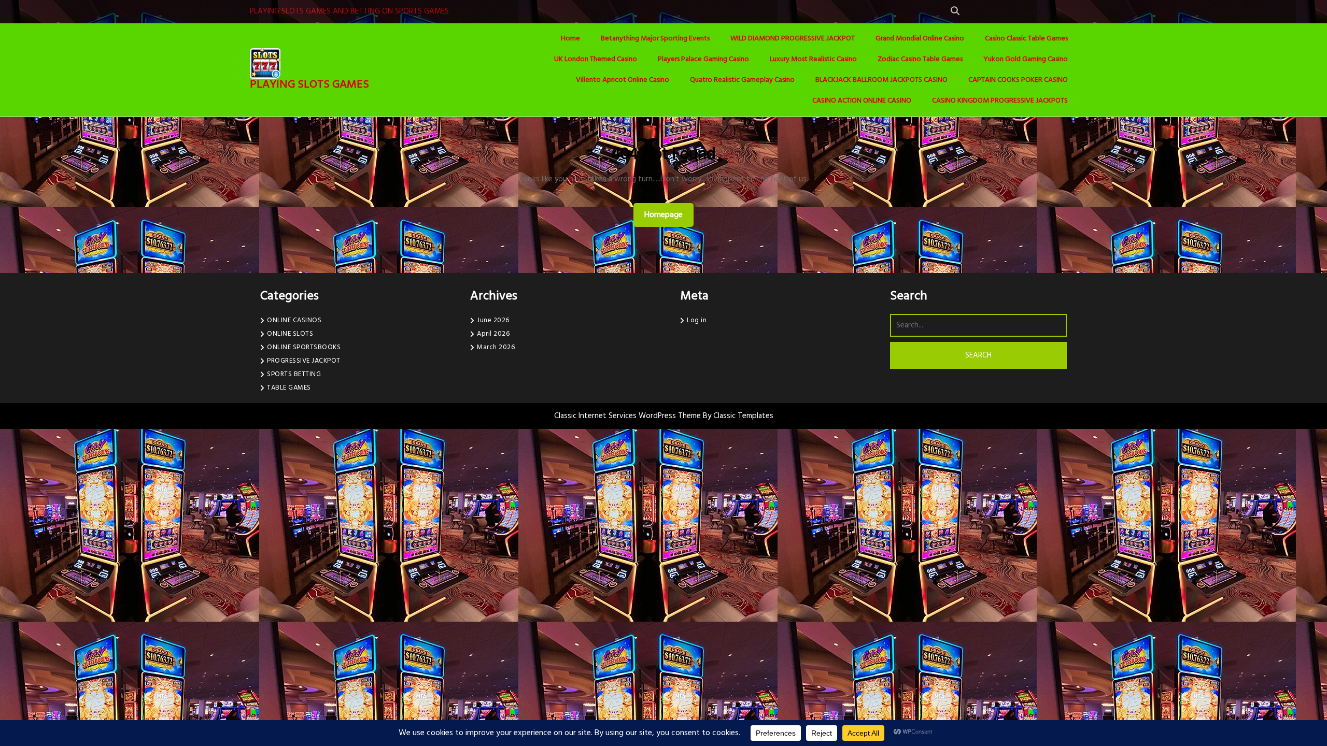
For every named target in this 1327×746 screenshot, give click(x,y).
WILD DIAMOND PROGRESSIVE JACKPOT (792, 39)
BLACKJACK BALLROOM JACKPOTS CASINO (881, 80)
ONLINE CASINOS (294, 320)
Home (570, 39)
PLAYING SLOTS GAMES (309, 85)
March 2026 (496, 347)
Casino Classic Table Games (1026, 39)
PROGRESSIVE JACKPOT (304, 360)
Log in (697, 320)
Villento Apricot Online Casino (622, 80)
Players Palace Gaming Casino (703, 59)
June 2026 (493, 320)
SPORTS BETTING (294, 374)
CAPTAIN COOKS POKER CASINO (1018, 80)
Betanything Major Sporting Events (655, 39)
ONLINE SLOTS (290, 333)
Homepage (667, 215)
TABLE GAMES (289, 387)
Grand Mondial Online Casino (920, 39)
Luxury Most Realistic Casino (813, 59)
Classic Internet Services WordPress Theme (628, 416)
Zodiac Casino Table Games (920, 59)
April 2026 (493, 333)
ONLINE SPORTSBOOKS (304, 347)
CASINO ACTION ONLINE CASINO (861, 101)
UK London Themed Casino (595, 59)
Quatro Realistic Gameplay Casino (742, 80)
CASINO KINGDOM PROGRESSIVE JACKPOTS (1000, 101)
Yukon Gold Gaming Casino (1025, 59)
